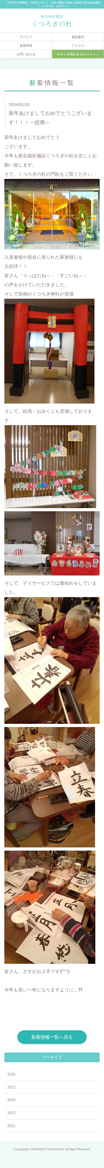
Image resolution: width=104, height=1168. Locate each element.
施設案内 (78, 37)
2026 (11, 1074)
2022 (11, 1126)
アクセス (78, 45)
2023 (11, 1113)
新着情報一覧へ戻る (52, 1037)
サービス (26, 37)
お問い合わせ (26, 54)
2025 (11, 1087)
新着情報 (26, 45)
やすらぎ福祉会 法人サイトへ (78, 54)
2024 (11, 1100)
